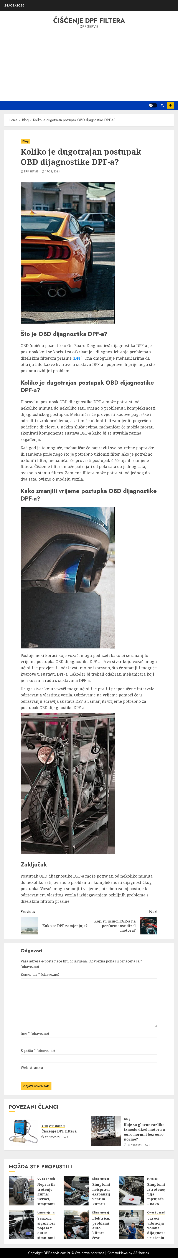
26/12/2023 (53, 1137)
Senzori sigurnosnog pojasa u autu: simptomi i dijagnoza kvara (48, 1235)
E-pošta (38, 1050)
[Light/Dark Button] (153, 105)
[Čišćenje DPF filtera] (23, 1131)
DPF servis (31, 172)
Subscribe (170, 105)
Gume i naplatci (48, 1179)
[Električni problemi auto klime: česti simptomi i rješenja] (76, 1224)
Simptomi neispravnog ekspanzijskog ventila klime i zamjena (105, 1196)
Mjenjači (152, 1179)
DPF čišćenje (57, 1126)
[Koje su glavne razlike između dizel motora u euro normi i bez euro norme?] (106, 1131)
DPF (77, 358)
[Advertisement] (89, 64)
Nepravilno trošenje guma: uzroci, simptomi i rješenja (47, 1196)
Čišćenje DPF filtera (89, 20)
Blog (25, 141)
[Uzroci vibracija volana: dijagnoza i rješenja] (131, 1224)
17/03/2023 (52, 172)
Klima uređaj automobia (108, 1179)
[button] (162, 105)
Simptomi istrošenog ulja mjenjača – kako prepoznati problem (157, 1199)
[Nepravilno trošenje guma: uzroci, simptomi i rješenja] (21, 1190)
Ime (35, 1033)
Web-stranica (32, 1067)
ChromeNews (117, 1252)
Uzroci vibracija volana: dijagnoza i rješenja (156, 1228)
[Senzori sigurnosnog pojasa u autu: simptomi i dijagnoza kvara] (21, 1224)
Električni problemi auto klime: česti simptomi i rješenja (101, 1233)
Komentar (40, 974)
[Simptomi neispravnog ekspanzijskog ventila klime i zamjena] (76, 1190)
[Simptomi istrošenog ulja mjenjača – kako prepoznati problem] (131, 1190)
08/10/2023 (135, 1145)
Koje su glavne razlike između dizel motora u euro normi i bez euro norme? (144, 1132)
